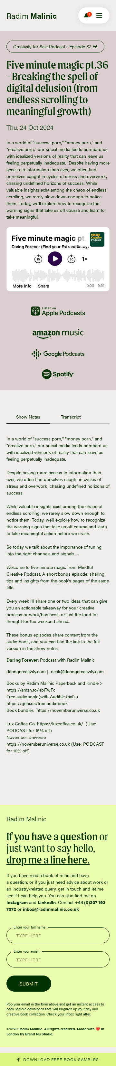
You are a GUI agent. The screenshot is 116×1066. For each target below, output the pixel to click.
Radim (31, 15)
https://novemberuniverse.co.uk (68, 710)
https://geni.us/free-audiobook (37, 703)
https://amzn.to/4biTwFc (30, 689)
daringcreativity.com (26, 671)
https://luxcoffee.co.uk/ (60, 723)
